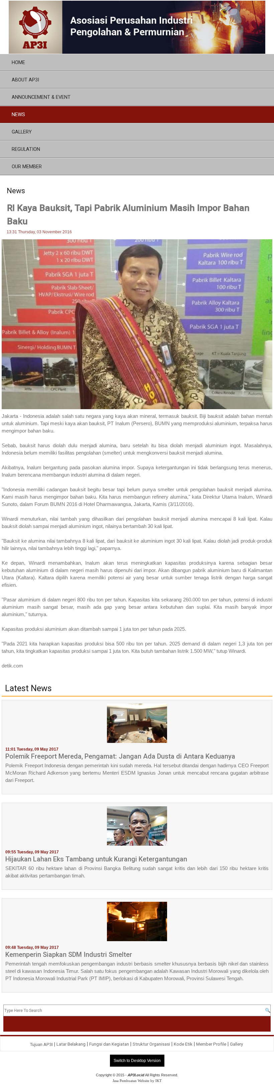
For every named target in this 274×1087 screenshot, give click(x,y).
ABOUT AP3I (25, 80)
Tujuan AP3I (41, 1044)
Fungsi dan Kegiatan (109, 1044)
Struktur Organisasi (151, 1044)
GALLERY (22, 132)
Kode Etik (183, 1044)
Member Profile (211, 1044)
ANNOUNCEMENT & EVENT (41, 97)
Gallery (236, 1044)
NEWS (18, 114)
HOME (18, 62)
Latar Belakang (71, 1044)
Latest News (28, 689)
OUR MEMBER (27, 167)
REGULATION (26, 149)
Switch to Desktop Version (137, 1060)
